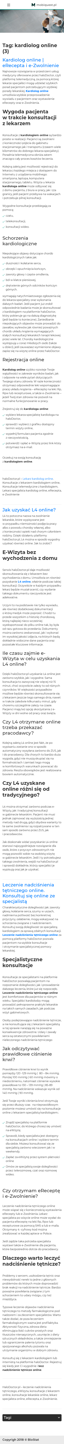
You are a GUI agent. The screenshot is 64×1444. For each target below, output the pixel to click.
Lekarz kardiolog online (38, 478)
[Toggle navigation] (8, 5)
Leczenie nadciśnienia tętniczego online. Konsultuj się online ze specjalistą (28, 893)
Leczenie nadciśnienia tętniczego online (30, 934)
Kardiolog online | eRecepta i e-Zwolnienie (30, 62)
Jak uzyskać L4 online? (29, 510)
